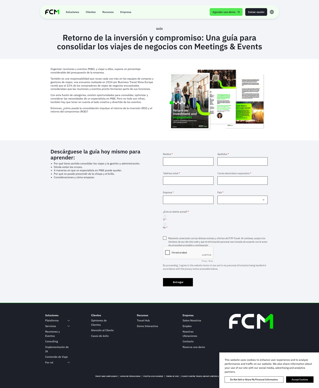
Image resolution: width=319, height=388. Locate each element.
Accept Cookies (300, 379)
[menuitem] (72, 12)
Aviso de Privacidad (130, 376)
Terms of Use (172, 376)
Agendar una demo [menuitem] (224, 12)
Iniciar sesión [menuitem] (256, 12)
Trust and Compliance (106, 376)
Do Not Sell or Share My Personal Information (254, 379)
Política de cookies (153, 376)
